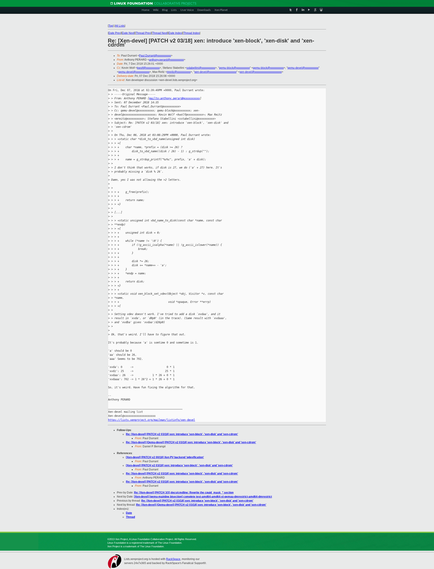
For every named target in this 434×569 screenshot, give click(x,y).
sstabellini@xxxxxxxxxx (200, 67)
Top (110, 25)
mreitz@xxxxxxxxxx (179, 71)
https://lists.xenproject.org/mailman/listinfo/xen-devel (151, 420)
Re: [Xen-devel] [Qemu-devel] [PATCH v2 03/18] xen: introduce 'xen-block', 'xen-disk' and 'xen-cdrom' (191, 442)
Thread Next (159, 33)
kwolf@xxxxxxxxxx (148, 67)
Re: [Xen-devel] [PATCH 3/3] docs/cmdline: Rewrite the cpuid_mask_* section (184, 492)
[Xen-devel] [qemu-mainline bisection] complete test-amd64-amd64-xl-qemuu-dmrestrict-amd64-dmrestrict (203, 496)
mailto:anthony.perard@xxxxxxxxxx (174, 98)
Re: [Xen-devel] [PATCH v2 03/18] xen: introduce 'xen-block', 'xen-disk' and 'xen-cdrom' (182, 434)
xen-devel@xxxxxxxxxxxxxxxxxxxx (215, 71)
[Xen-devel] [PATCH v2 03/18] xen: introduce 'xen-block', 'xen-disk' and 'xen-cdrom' (179, 465)
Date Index (175, 33)
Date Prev (114, 33)
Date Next (128, 33)
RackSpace (173, 559)
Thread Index (191, 33)
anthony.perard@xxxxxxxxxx (166, 59)
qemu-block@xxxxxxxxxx (234, 67)
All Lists (120, 25)
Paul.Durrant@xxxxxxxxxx (155, 55)
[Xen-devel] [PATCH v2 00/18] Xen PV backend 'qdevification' (165, 457)
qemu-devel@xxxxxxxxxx (303, 67)
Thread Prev (143, 33)
